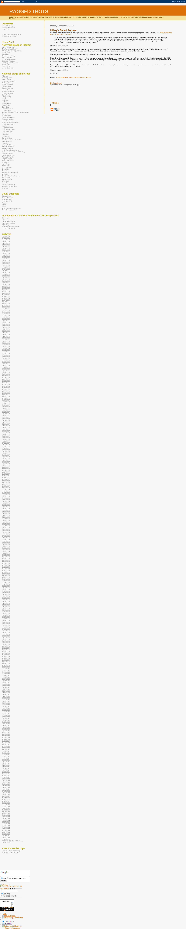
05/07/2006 (6, 340)
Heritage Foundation (9, 221)
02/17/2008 (6, 500)
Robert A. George (8, 26)
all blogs (6, 896)
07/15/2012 (6, 791)
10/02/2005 (6, 286)
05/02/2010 (6, 698)
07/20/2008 (6, 538)
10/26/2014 (6, 832)
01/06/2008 (6, 489)
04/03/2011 (6, 765)
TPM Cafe (5, 181)
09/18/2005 (6, 283)
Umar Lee (5, 183)
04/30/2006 (6, 338)
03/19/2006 (6, 327)
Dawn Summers (7, 109)
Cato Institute (6, 218)
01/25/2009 (6, 584)
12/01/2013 (6, 812)
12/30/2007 (6, 488)
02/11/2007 (6, 408)
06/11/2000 (6, 236)
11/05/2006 (6, 384)
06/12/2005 (6, 259)
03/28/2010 (6, 689)
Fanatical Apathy (7, 119)
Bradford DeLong (8, 91)
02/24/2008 (6, 501)
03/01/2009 (6, 593)
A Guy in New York (8, 47)
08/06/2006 (6, 362)
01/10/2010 (6, 670)
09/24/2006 (6, 374)
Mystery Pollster (7, 148)
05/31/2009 (6, 615)
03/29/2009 (6, 600)
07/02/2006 (6, 353)
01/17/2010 (6, 672)
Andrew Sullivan (7, 83)
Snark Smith (6, 165)
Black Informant (7, 88)
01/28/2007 (6, 405)
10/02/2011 (6, 772)
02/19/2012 (6, 781)
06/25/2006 (6, 352)
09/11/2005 (6, 281)
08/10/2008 (6, 543)
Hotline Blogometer (8, 129)
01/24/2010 (6, 674)
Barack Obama (62, 77)
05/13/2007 (6, 431)
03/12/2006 (6, 326)
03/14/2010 (6, 686)
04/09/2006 (6, 333)
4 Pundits (5, 76)
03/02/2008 (6, 503)
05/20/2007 (6, 433)
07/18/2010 (6, 717)
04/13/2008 (6, 514)
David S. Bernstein (8, 27)
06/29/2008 (6, 532)
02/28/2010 (6, 682)
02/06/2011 (6, 758)
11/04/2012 (6, 798)
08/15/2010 (6, 724)
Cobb (4, 98)
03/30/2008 (6, 510)
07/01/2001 (6, 238)
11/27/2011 (6, 775)
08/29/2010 (6, 725)
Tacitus (4, 171)
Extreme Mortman (8, 117)
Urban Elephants (7, 68)
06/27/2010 (6, 712)
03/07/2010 (6, 684)
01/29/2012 (6, 777)
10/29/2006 (6, 383)
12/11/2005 (6, 303)
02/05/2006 (6, 317)
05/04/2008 (6, 519)
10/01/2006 (6, 376)
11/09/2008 (6, 565)
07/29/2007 (6, 450)
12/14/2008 (6, 574)
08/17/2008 (6, 545)
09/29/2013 (6, 808)
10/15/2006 (6, 379)
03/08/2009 (6, 594)
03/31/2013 (6, 803)
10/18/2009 (6, 650)
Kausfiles (5, 143)
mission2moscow (8, 146)
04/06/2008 (6, 512)
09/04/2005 (6, 279)
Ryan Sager (6, 164)
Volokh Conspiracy (8, 184)
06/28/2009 (6, 622)
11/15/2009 (6, 656)
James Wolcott (7, 138)
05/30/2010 (6, 705)
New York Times (7, 201)
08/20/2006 (6, 365)
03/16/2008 (6, 507)
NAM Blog (5, 225)
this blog (6, 894)
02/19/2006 (6, 321)
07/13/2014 (6, 825)
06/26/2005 (6, 262)
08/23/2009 (6, 636)
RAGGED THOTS (28, 11)
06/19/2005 (6, 260)
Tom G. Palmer (7, 179)
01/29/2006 (6, 315)
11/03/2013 (6, 810)
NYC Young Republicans (10, 150)
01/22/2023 (6, 839)
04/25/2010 (6, 696)
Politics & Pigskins (8, 157)
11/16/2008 (6, 567)
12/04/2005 (6, 302)
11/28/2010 (6, 743)
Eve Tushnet (6, 115)
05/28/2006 (6, 345)
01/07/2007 (6, 400)
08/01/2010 (6, 720)
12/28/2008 (6, 577)
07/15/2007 (6, 446)
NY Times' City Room (9, 59)
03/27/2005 (6, 241)
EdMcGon (5, 29)
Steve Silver (6, 169)
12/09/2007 (6, 483)
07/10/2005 (6, 265)
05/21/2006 (6, 343)
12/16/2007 (6, 484)
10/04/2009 (6, 646)
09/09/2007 (6, 460)
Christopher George (9, 56)
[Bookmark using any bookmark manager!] (16, 887)
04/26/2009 (6, 607)
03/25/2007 (6, 419)
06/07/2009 (6, 617)
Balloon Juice (6, 86)
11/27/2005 (6, 300)
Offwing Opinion (7, 153)
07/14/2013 (6, 806)
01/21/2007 (6, 403)
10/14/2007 (6, 469)
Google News (6, 196)
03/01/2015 (6, 836)
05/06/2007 (6, 429)
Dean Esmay (6, 110)
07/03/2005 (6, 264)
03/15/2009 (6, 596)
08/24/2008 (6, 546)
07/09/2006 (6, 355)
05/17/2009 (6, 612)
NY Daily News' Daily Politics (11, 51)
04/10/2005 (6, 243)
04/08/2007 (6, 422)
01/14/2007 (6, 402)
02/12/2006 (6, 319)
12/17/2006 (6, 395)
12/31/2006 (6, 398)
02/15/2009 (6, 589)
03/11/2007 (6, 415)
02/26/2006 (6, 322)
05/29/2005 (6, 255)
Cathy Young (6, 97)
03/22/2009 (6, 598)
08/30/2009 (6, 638)
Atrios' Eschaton (7, 84)
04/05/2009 (6, 601)
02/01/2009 (6, 586)
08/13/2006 (6, 364)
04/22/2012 (6, 787)
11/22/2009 (6, 658)
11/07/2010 (6, 737)
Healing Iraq (6, 126)
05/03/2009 (6, 608)
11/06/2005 (6, 295)
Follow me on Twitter (9, 36)
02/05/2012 (6, 779)
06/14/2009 (6, 619)
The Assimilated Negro (9, 49)
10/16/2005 (6, 290)
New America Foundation (10, 226)
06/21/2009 (6, 620)
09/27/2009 (6, 644)
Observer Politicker (8, 61)
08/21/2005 (6, 276)
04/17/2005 (6, 245)
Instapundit (6, 136)
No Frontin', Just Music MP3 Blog (13, 152)
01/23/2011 (6, 755)
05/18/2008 (6, 522)
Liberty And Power (8, 145)
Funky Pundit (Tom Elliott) (10, 122)
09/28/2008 (6, 555)
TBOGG (5, 174)
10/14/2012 (6, 796)
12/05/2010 (6, 744)
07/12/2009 (6, 625)
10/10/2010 (6, 732)
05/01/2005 (6, 248)
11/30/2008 (6, 570)
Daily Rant (5, 102)
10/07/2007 (6, 467)
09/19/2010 (6, 729)
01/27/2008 (6, 495)
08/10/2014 (6, 829)
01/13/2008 (6, 491)
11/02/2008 (6, 563)
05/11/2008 (6, 520)
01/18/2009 (6, 582)
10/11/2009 (6, 648)
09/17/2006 (6, 372)
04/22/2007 (6, 426)
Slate (3, 206)
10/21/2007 (6, 470)
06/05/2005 (6, 257)
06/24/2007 (6, 441)
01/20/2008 (6, 493)
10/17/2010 (6, 734)
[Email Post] (78, 84)
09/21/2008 (6, 553)
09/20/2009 (6, 643)
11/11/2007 (6, 476)
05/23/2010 (6, 703)
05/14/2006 (6, 341)
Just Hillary (5, 54)
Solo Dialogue (7, 167)
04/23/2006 (6, 336)
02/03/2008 (6, 496)
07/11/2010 (6, 715)
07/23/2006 (6, 358)
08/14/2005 (6, 274)
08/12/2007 (6, 453)
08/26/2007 (6, 457)
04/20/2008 (6, 515)
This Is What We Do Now (10, 176)
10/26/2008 (6, 562)
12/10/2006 (6, 393)
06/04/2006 (6, 346)
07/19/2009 (6, 627)
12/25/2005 (6, 307)
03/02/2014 (6, 820)
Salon (4, 205)
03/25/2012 (6, 784)
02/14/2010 (6, 679)
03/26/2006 (6, 329)
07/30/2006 (6, 360)
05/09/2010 (6, 700)
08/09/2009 (6, 632)
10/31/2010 (6, 736)
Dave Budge (6, 105)
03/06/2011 (6, 763)
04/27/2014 (6, 822)
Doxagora (5, 114)
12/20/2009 (6, 665)
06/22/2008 (6, 531)
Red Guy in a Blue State (10, 63)
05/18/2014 (6, 824)
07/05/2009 (6, 624)
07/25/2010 (6, 718)
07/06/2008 (6, 534)
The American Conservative (11, 208)
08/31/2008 (6, 548)
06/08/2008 (6, 527)
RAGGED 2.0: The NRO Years (12, 841)
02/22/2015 (6, 834)
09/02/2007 (6, 458)
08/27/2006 (6, 367)
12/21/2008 (6, 576)
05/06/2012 (6, 789)
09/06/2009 (6, 639)
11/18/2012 (6, 801)
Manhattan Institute (8, 223)
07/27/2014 (6, 827)
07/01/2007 (6, 443)
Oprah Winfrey (85, 77)
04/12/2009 (6, 603)
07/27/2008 (6, 539)
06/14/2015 (6, 837)
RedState (5, 162)
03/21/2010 (6, 687)
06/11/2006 (6, 348)
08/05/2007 (6, 451)
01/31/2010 (6, 675)
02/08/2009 (6, 588)
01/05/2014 (6, 815)
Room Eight (6, 64)
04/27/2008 (6, 517)
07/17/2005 (6, 267)
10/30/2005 (6, 293)
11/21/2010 (6, 741)
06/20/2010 (6, 710)
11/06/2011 (6, 774)
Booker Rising (7, 90)
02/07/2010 (6, 677)
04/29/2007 (6, 427)
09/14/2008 (6, 551)
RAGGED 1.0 (6, 843)
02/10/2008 (6, 498)
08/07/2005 (6, 272)
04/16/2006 (6, 334)
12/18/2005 (6, 305)
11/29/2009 (6, 660)
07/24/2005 (6, 269)
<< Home (54, 103)
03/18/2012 (6, 782)
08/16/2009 (6, 634)
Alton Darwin (6, 79)
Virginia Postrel (7, 159)
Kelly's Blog (6, 66)
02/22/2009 (6, 591)
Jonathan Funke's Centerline (12, 140)
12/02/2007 (6, 481)
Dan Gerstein (6, 103)
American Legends (8, 81)
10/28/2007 (6, 472)
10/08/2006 (6, 377)
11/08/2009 (6, 655)
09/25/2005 (6, 284)
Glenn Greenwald (8, 124)
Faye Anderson (7, 121)
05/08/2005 (6, 250)
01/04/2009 (6, 579)
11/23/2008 (6, 569)
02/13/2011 (6, 760)
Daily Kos (5, 100)
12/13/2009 (6, 663)
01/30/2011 (6, 756)
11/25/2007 (6, 479)
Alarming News (7, 78)
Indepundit (5, 134)
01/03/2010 (6, 669)
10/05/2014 (6, 830)
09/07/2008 (6, 550)
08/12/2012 (6, 794)
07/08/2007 (6, 445)
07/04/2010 (6, 713)
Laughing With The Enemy (11, 851)
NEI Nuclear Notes (8, 228)
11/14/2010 (6, 739)
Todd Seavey (6, 178)
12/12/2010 (6, 746)
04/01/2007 (6, 420)
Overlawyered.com (8, 155)
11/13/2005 (6, 296)
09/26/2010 (6, 731)
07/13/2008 (6, 536)
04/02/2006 (6, 331)
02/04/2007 (6, 407)
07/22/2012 (6, 793)
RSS (4, 914)
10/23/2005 (6, 291)
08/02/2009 (6, 631)
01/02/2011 (6, 751)
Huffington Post (7, 133)
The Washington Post (9, 210)
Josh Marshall (7, 141)
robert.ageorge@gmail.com (11, 34)
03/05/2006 (6, 324)
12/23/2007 (6, 486)
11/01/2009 (6, 653)
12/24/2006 (6, 396)
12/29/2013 (6, 813)
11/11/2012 (6, 799)
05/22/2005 (6, 253)
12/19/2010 (6, 748)
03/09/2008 (6, 505)
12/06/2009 (6, 662)
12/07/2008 (6, 572)
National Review (7, 198)
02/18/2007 (6, 410)
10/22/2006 (6, 381)
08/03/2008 (6, 541)
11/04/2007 (6, 474)
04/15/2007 (6, 424)
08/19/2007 (6, 455)
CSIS (3, 219)
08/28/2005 (6, 278)
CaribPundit (6, 95)
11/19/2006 (6, 388)
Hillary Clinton (74, 77)
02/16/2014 (6, 817)
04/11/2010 (6, 693)
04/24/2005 (6, 247)
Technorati (5, 888)
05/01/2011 (6, 768)
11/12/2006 (6, 386)
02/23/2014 (6, 818)
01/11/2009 (6, 581)
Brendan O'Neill (7, 93)
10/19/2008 (6, 560)
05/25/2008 (6, 524)
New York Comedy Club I (10, 852)
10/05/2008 (6, 557)
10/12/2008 (6, 558)
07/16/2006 (6, 357)
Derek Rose (6, 52)
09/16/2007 (6, 462)
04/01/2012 (6, 786)
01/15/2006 (6, 312)
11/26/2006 (6, 389)
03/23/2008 (6, 508)
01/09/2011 (6, 753)
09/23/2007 (6, 464)
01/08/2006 (6, 310)
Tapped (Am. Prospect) (10, 172)
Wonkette (5, 188)
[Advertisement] (6, 863)
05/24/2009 (6, 613)
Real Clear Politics (8, 160)
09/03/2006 (6, 369)
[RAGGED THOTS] (7, 924)
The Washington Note (9, 186)
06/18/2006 (6, 350)
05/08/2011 (6, 770)
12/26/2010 (6, 749)
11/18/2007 (6, 477)
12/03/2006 (6, 391)
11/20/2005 (6, 298)
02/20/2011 (6, 762)
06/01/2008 (6, 526)
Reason (4, 203)
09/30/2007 (6, 465)
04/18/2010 (6, 694)
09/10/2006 (6, 371)
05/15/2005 (6, 252)
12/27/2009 (6, 667)
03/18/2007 (6, 417)
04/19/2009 (6, 605)
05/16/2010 (6, 701)
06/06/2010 (6, 706)
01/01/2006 (6, 309)
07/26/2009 (6, 629)
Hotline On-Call (7, 131)
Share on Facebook (12, 928)
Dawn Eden (6, 107)
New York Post (7, 199)
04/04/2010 (6, 691)
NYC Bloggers (7, 57)
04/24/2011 (6, 767)
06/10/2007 (6, 438)
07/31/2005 (6, 271)
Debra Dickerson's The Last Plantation (16, 112)
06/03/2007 (6, 436)
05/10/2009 (6, 610)
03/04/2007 (6, 414)
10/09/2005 (6, 288)
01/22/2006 (6, 314)
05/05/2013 (6, 805)
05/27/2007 (6, 434)
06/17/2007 (6, 439)
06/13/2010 (6, 708)
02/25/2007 (6, 412)
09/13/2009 (6, 641)
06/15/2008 (6, 529)
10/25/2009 (6, 651)
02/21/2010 (6, 681)
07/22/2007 (6, 448)
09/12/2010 (6, 727)
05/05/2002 (6, 240)
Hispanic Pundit (7, 128)
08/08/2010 (6, 722)
